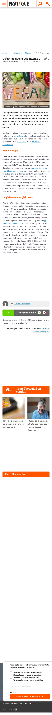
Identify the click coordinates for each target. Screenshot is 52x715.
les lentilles (21, 142)
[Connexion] (48, 4)
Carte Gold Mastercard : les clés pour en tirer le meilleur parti (13, 424)
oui (39, 312)
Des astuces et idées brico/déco (27, 675)
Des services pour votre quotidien (28, 680)
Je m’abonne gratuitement (30, 696)
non (44, 312)
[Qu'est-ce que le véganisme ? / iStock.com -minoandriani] (26, 90)
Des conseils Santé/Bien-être (26, 677)
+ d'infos (13, 693)
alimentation (18, 136)
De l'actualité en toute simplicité (27, 672)
